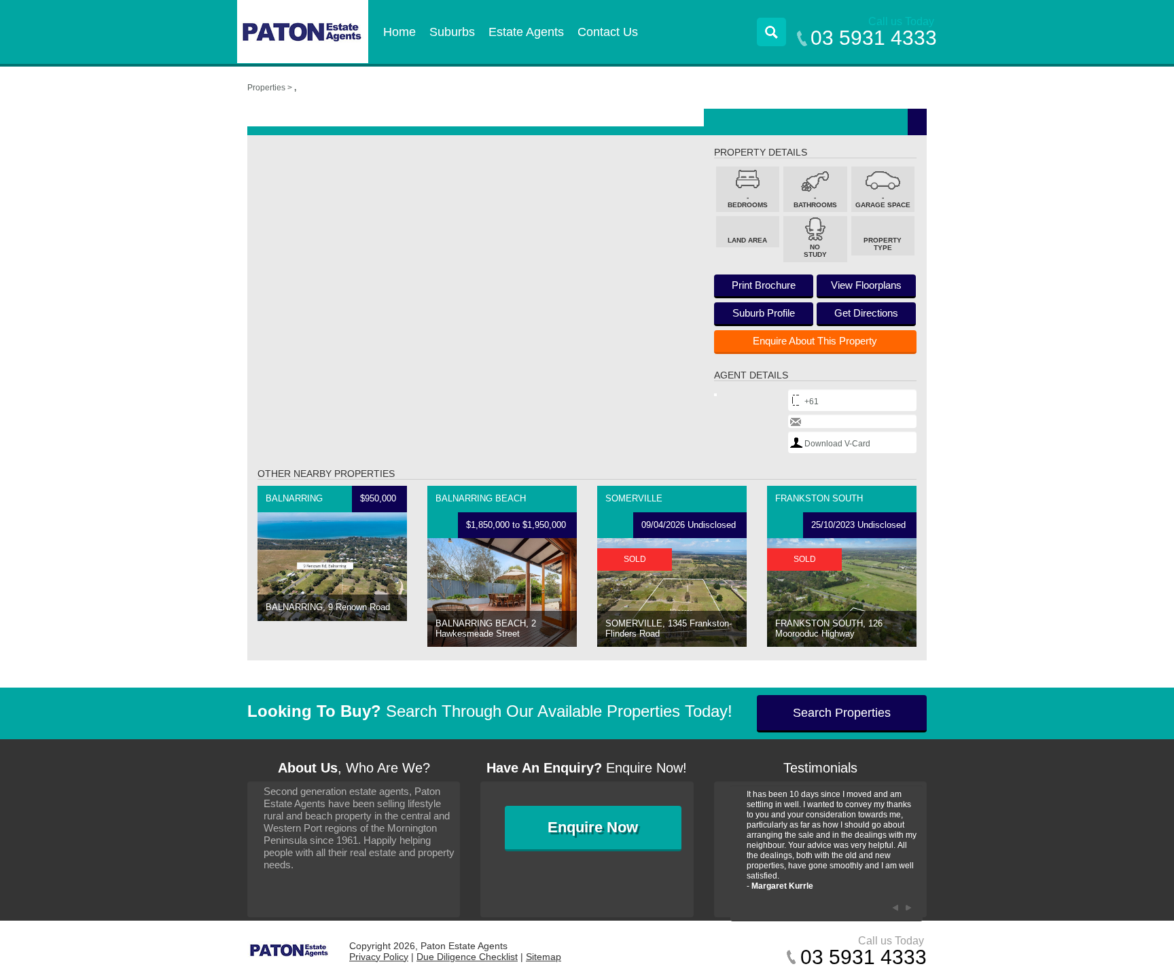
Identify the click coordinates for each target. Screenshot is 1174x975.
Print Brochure (764, 285)
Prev (895, 907)
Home (399, 32)
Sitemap (543, 956)
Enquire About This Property (815, 341)
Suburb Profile (763, 313)
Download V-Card (837, 443)
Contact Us (607, 32)
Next (909, 907)
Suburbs (452, 32)
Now (593, 827)
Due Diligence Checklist (467, 956)
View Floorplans (866, 285)
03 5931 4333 (874, 37)
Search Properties (842, 713)
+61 (811, 401)
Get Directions (866, 313)
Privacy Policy (378, 956)
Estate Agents (526, 32)
